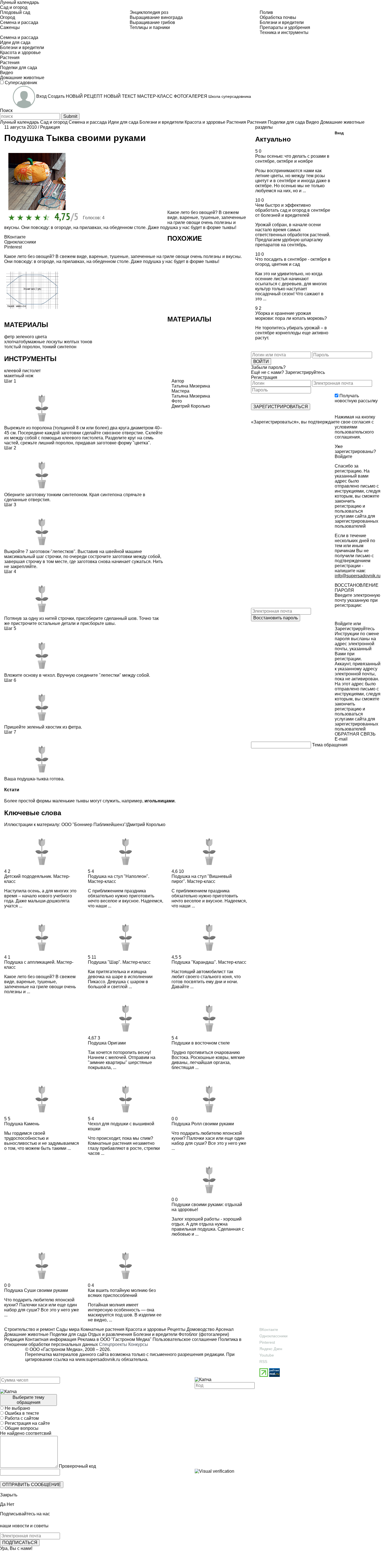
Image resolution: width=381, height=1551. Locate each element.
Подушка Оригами (107, 1043)
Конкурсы (138, 1344)
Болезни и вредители (154, 1334)
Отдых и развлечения (109, 1334)
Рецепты (175, 1329)
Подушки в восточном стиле (201, 1043)
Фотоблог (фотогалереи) (203, 1334)
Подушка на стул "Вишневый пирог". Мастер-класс (202, 879)
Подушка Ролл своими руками (203, 1123)
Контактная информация (50, 1339)
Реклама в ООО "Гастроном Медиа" (114, 1339)
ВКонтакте (268, 1329)
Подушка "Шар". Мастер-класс (119, 962)
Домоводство (199, 1329)
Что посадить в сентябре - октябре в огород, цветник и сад (293, 262)
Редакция (50, 127)
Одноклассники (273, 1336)
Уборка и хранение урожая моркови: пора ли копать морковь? (291, 316)
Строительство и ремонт (29, 1329)
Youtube (266, 1355)
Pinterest (267, 1342)
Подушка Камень (21, 1123)
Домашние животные (26, 1334)
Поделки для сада (68, 1334)
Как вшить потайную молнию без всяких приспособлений (122, 1293)
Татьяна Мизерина (191, 396)
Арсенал (223, 1329)
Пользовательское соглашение (185, 1339)
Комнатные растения (101, 1329)
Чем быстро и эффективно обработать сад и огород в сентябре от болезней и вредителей (292, 210)
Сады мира (67, 1329)
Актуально (273, 139)
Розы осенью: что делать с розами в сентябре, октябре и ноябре (292, 159)
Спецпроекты (113, 1344)
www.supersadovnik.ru (97, 1359)
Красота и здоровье (145, 1329)
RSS (263, 1361)
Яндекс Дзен (270, 1349)
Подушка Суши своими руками (36, 1290)
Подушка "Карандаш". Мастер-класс (209, 962)
